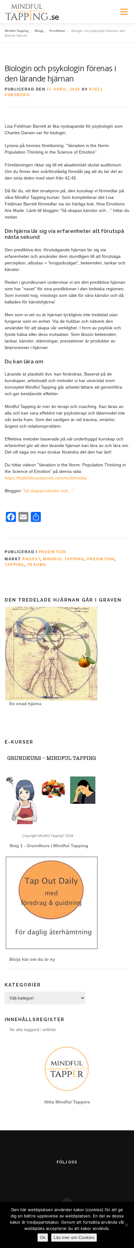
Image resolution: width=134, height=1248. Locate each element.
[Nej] (126, 1225)
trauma (36, 565)
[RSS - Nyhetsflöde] (82, 1177)
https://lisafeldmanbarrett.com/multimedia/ (46, 477)
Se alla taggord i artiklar (32, 1029)
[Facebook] (51, 1177)
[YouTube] (67, 1177)
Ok (42, 1237)
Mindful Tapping (63, 559)
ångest (31, 559)
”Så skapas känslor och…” (48, 490)
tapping (14, 565)
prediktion (101, 559)
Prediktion (52, 552)
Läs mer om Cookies (74, 1237)
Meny (123, 11)
